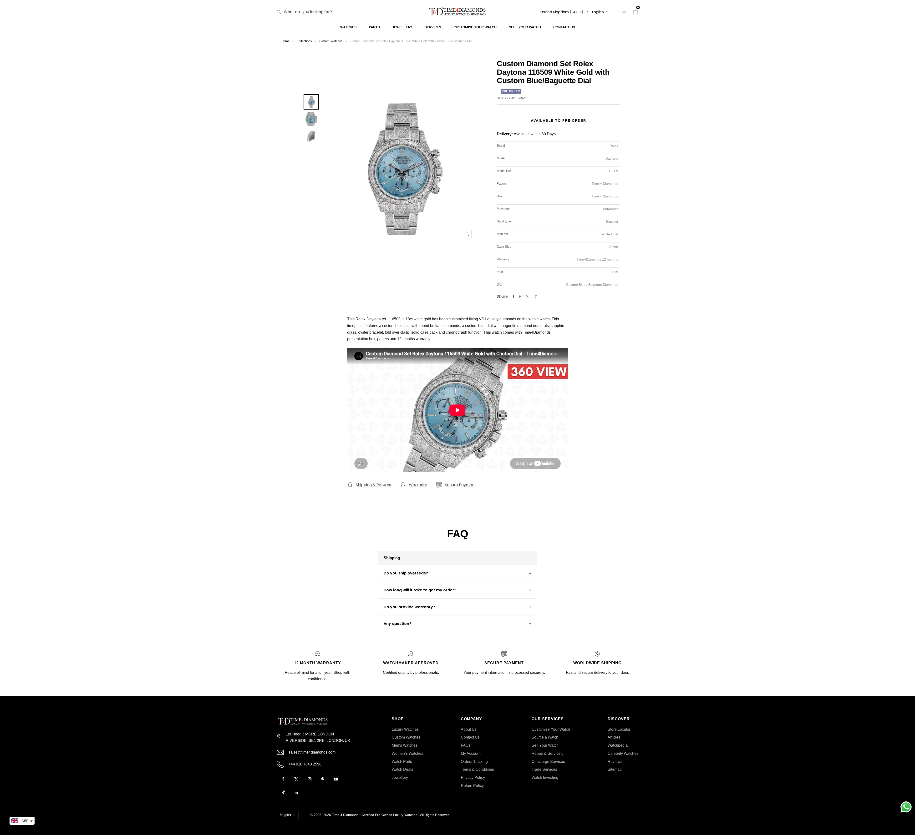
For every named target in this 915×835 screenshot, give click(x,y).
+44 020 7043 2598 (305, 764)
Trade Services (544, 769)
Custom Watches (331, 41)
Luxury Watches (405, 729)
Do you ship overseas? (406, 573)
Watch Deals (402, 769)
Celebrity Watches (623, 753)
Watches (348, 27)
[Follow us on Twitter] (296, 779)
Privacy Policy (473, 777)
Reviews (615, 762)
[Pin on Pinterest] (520, 296)
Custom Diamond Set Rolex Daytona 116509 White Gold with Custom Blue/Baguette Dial (411, 41)
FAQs (465, 745)
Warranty (418, 485)
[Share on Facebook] (513, 296)
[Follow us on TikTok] (283, 792)
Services (433, 27)
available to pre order (558, 120)
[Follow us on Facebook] (283, 779)
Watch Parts (402, 762)
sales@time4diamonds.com (312, 752)
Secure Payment (460, 485)
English (598, 11)
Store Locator (619, 729)
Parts (374, 27)
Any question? (397, 623)
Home (285, 41)
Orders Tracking (474, 762)
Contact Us (564, 27)
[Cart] (635, 12)
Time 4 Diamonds (345, 815)
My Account (470, 753)
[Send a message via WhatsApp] (906, 807)
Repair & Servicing (548, 753)
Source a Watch (545, 737)
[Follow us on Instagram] (309, 779)
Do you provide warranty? (409, 607)
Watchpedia (618, 745)
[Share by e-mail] (535, 296)
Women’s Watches (407, 753)
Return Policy (472, 786)
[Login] (624, 12)
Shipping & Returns (373, 485)
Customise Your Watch (475, 27)
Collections (304, 41)
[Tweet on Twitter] (527, 296)
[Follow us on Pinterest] (322, 779)
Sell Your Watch (525, 27)
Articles (614, 737)
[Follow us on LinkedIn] (296, 792)
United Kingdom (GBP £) (561, 11)
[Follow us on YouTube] (335, 779)
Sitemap (615, 769)
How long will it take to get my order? (420, 590)
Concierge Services (548, 762)
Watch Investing (545, 777)
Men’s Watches (404, 745)
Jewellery (402, 27)
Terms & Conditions (477, 769)
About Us (469, 729)
